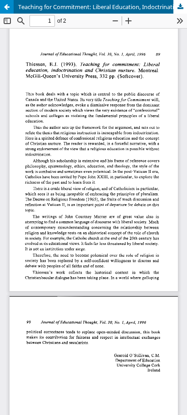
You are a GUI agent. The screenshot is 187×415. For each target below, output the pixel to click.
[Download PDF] (180, 7)
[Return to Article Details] (7, 7)
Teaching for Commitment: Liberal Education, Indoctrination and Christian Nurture (102, 7)
